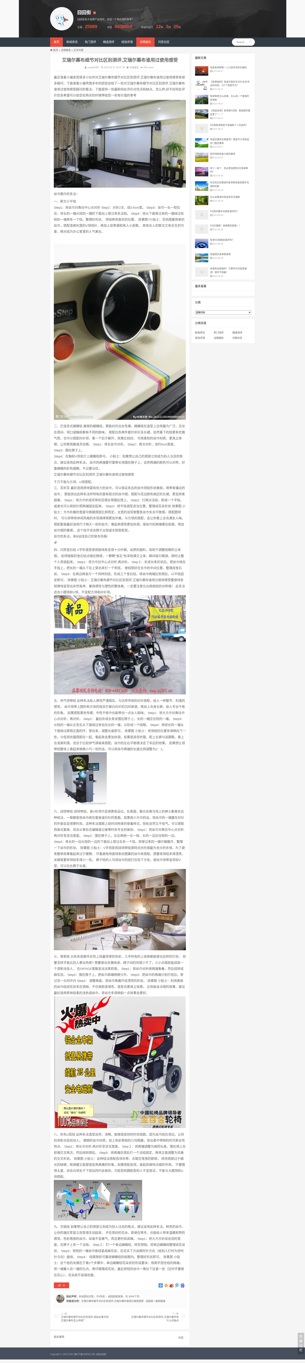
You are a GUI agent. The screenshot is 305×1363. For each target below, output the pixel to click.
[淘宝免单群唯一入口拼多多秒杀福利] (201, 74)
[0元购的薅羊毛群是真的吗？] (201, 218)
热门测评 (219, 332)
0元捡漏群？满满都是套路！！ (225, 225)
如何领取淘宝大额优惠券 (222, 153)
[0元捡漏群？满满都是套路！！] (201, 232)
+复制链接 (159, 1301)
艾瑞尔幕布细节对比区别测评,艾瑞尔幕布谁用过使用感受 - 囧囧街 (117, 1301)
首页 (55, 50)
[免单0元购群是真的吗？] (201, 247)
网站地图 (101, 1354)
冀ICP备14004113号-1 (85, 1354)
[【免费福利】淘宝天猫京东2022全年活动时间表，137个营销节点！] (201, 89)
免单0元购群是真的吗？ (222, 240)
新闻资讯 (200, 332)
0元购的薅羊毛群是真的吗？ (224, 211)
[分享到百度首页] (182, 1285)
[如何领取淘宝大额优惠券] (201, 161)
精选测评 (237, 332)
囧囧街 (114, 1296)
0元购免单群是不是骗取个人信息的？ (229, 125)
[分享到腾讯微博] (177, 1285)
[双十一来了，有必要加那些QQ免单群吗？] (201, 175)
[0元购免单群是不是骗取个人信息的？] (201, 132)
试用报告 (66, 50)
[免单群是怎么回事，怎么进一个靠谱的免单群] (201, 103)
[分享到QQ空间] (166, 1285)
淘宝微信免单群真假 (220, 254)
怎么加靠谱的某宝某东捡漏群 (225, 197)
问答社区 (237, 337)
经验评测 (200, 337)
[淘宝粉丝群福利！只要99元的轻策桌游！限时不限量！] (201, 275)
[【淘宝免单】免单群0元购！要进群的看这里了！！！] (201, 117)
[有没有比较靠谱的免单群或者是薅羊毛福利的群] (201, 189)
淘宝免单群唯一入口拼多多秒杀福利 (228, 67)
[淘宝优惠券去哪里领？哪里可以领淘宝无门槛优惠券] (201, 146)
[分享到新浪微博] (171, 1285)
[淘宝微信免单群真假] (201, 261)
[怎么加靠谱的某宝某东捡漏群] (201, 204)
